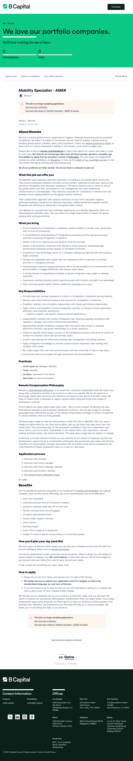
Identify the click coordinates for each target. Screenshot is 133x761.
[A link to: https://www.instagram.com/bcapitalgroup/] (24, 717)
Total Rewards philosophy (41, 390)
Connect (116, 6)
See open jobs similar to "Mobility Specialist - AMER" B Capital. (52, 111)
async (56, 510)
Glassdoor (55, 160)
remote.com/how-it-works (98, 143)
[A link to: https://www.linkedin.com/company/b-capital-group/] (17, 717)
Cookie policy (73, 664)
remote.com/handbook (52, 151)
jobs (11, 76)
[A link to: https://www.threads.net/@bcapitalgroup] (32, 717)
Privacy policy (60, 664)
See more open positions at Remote (66, 640)
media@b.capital (34, 703)
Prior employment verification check (42, 474)
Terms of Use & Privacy (46, 752)
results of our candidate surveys (91, 160)
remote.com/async (60, 549)
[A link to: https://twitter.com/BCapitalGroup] (10, 717)
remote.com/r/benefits (87, 490)
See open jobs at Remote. (36, 107)
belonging (74, 157)
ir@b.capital (8, 703)
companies (30, 76)
